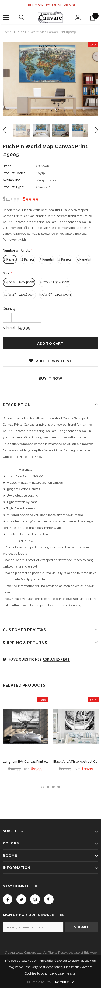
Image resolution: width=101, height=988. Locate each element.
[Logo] (50, 17)
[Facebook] (7, 899)
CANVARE (43, 166)
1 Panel (10, 259)
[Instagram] (35, 899)
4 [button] (58, 787)
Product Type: (13, 187)
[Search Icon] (21, 17)
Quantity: (9, 309)
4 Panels (64, 259)
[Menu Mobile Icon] (6, 17)
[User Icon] (78, 17)
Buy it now (50, 378)
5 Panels (83, 259)
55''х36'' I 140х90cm (55, 295)
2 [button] (48, 787)
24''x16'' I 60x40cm (19, 282)
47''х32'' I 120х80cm (19, 295)
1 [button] (42, 787)
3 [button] (53, 787)
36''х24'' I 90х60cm (54, 282)
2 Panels (27, 259)
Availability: (11, 180)
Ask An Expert (56, 659)
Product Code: (14, 173)
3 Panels (46, 259)
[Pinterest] (49, 899)
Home (7, 32)
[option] (50, 79)
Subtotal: (9, 328)
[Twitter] (21, 899)
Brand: (7, 166)
